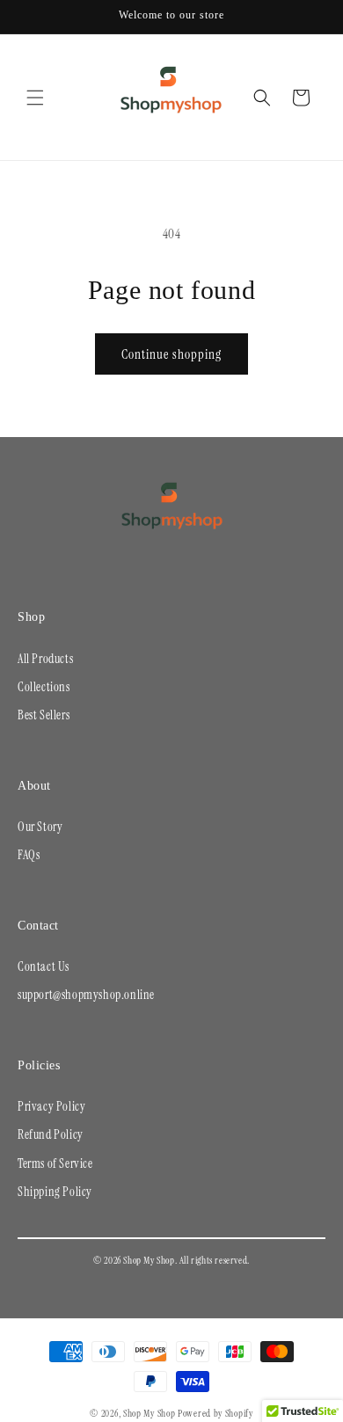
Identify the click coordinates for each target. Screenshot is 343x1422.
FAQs (29, 855)
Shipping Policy (55, 1192)
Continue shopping (171, 354)
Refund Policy (51, 1134)
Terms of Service (55, 1163)
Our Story (40, 827)
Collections (44, 687)
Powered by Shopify (215, 1413)
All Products (45, 659)
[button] (35, 97)
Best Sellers (43, 715)
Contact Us (43, 966)
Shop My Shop (149, 1413)
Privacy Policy (51, 1106)
